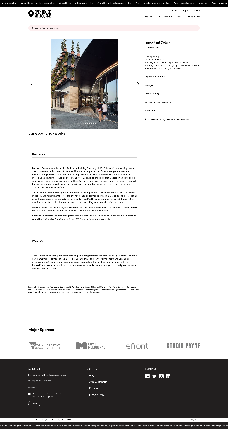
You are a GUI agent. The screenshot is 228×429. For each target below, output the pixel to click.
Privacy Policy (97, 394)
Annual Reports (98, 381)
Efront (196, 420)
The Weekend (164, 17)
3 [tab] (82, 123)
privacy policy (54, 397)
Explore (148, 17)
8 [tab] (91, 123)
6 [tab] (88, 123)
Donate (173, 11)
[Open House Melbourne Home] (45, 14)
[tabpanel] (84, 84)
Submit (34, 404)
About (180, 17)
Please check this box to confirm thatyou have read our (47, 395)
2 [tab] (80, 123)
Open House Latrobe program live (33, 3)
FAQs (92, 375)
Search (196, 11)
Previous (31, 85)
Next (138, 83)
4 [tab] (84, 123)
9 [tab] (93, 123)
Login (185, 11)
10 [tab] (95, 123)
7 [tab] (90, 123)
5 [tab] (86, 123)
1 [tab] (78, 123)
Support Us (194, 17)
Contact (93, 369)
